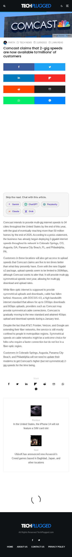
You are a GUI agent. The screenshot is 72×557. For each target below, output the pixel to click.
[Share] (18, 67)
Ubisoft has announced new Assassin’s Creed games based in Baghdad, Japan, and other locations (36, 456)
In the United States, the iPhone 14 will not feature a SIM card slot (36, 424)
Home (10, 547)
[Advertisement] (36, 153)
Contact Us (37, 547)
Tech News (26, 42)
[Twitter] (39, 540)
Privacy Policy (56, 547)
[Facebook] (32, 540)
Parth (11, 42)
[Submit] (18, 89)
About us (22, 547)
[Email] (49, 89)
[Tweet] (49, 67)
